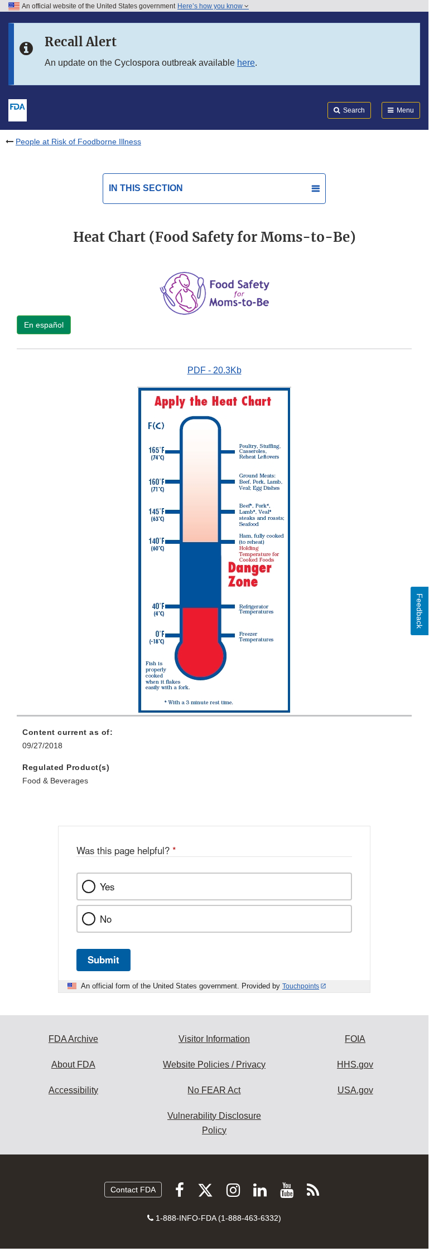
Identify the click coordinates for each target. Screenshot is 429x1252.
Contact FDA (133, 1189)
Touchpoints (300, 986)
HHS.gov (355, 1064)
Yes (107, 886)
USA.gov (355, 1090)
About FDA (73, 1064)
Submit (103, 959)
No (106, 918)
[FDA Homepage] (17, 109)
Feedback (419, 611)
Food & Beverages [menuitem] (55, 780)
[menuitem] (214, 743)
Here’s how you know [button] (210, 6)
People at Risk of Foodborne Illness (78, 141)
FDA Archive (73, 1039)
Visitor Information (214, 1039)
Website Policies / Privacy (214, 1064)
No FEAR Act (213, 1090)
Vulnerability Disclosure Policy (214, 1123)
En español (44, 324)
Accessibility (73, 1090)
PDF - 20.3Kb (214, 370)
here (246, 62)
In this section (146, 188)
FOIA (355, 1039)
